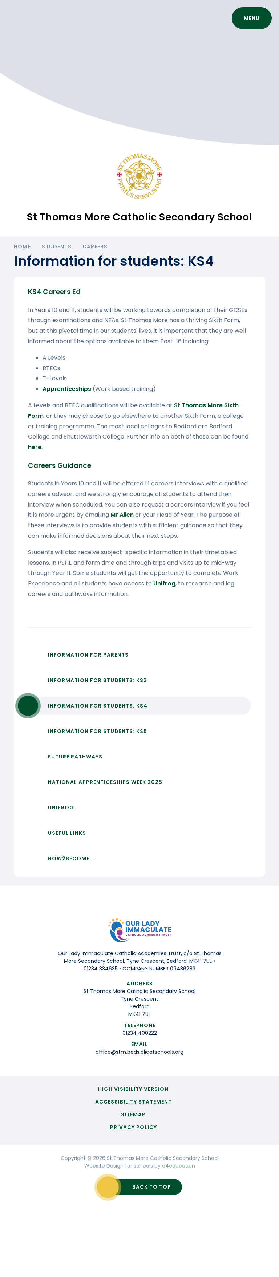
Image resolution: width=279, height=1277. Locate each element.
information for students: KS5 (97, 731)
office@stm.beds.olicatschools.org (139, 1052)
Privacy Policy (133, 1127)
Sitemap (133, 1114)
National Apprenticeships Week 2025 (105, 782)
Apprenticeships (68, 389)
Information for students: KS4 (97, 705)
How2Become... (71, 858)
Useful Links (67, 833)
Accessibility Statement (133, 1101)
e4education (178, 1165)
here (34, 447)
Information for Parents (88, 654)
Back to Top (151, 1186)
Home (22, 246)
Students (57, 246)
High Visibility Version (133, 1089)
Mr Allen (122, 515)
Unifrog (164, 583)
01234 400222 (139, 1033)
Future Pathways (75, 756)
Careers (95, 246)
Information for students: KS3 (97, 680)
